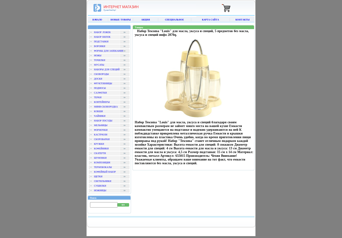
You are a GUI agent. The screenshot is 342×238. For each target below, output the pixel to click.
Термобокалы (103, 167)
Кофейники (101, 148)
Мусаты (99, 65)
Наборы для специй (107, 69)
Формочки (100, 130)
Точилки (99, 60)
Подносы (100, 88)
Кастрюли (100, 134)
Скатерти (100, 153)
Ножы (97, 55)
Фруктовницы (103, 83)
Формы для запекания (108, 51)
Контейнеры (102, 102)
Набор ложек (102, 32)
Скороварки (102, 139)
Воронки (99, 46)
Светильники (102, 181)
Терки (97, 97)
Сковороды (101, 74)
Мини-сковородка (106, 106)
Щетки (98, 176)
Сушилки (100, 185)
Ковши (98, 111)
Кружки (99, 144)
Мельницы (100, 125)
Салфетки (100, 92)
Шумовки (100, 158)
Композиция (102, 162)
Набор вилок (102, 37)
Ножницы (100, 190)
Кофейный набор (105, 172)
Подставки (101, 41)
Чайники (99, 116)
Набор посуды (103, 120)
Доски (98, 78)
